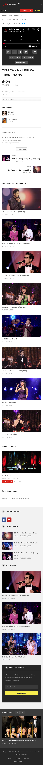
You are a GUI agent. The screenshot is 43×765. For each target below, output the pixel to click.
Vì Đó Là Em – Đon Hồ (10, 339)
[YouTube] (9, 519)
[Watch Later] (25, 52)
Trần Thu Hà (12, 119)
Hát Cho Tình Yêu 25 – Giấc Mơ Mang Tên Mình (19, 740)
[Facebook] (4, 519)
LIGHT (4, 23)
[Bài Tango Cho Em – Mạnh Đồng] (21, 172)
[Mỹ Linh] (4, 113)
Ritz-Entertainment (8, 476)
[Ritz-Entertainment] (21, 472)
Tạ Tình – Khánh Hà (9, 402)
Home (10, 759)
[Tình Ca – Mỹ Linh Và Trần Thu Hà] (21, 199)
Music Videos (20, 92)
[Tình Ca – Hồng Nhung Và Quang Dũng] (21, 160)
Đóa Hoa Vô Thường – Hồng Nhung (14, 307)
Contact (26, 759)
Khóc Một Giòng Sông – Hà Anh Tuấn (15, 275)
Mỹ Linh (11, 112)
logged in (14, 498)
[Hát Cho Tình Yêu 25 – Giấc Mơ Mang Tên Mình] (21, 727)
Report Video (18, 761)
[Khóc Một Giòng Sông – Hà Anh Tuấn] (21, 582)
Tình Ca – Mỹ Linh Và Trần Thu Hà (26, 543)
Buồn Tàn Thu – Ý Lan (10, 434)
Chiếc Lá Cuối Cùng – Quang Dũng (14, 371)
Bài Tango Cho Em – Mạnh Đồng (13, 212)
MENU (5, 10)
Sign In (39, 10)
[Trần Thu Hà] (4, 120)
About (17, 759)
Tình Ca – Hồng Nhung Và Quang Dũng (16, 243)
